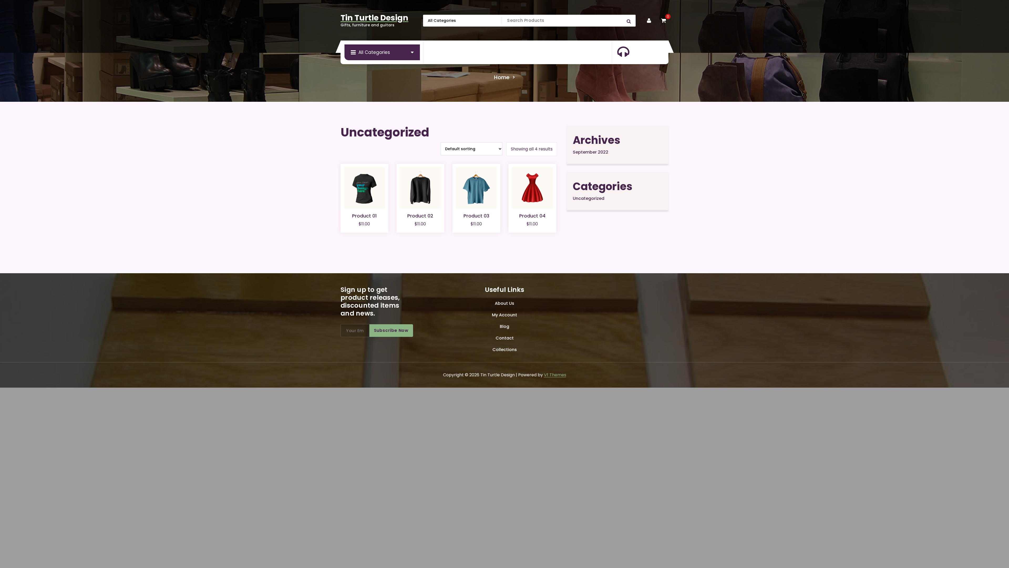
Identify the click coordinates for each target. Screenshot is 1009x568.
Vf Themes (555, 375)
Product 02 (420, 215)
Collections (504, 350)
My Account (504, 315)
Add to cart (364, 233)
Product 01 (364, 215)
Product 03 (476, 215)
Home (501, 77)
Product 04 (532, 215)
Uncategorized (588, 198)
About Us (504, 303)
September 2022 (590, 152)
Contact (505, 338)
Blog (504, 326)
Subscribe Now (391, 330)
